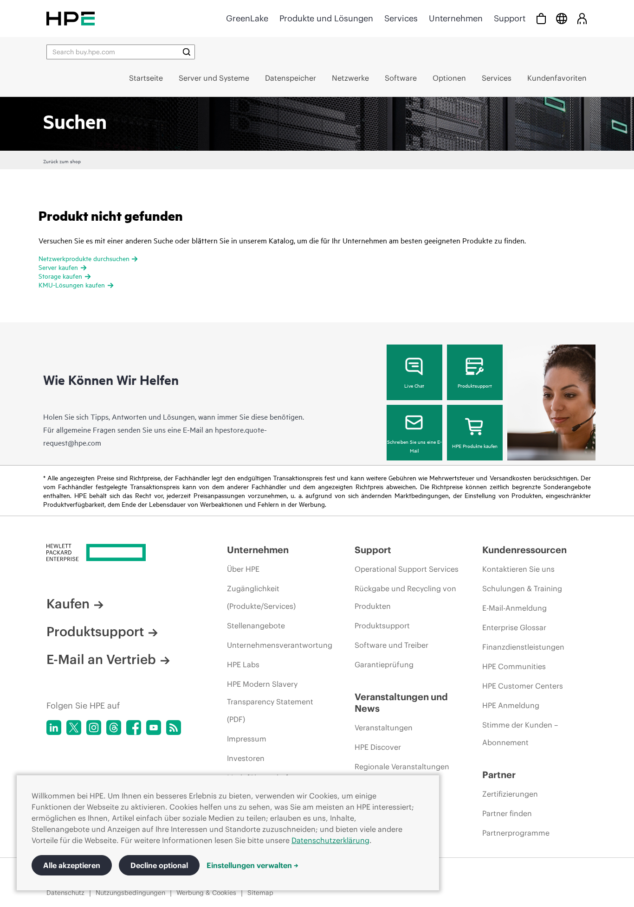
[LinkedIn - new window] (53, 727)
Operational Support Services (407, 569)
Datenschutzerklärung (330, 840)
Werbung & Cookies (206, 892)
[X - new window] (73, 727)
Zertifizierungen (510, 793)
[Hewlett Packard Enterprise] (70, 18)
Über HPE (243, 569)
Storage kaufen (60, 275)
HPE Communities (514, 666)
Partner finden (507, 813)
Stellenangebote (256, 625)
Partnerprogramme (516, 832)
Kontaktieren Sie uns (518, 569)
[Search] (186, 52)
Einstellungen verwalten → (252, 865)
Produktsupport (475, 385)
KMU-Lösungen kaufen (72, 284)
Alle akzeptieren (71, 865)
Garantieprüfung (384, 664)
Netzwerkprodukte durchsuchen (84, 258)
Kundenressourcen (524, 550)
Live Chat (414, 385)
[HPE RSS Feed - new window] (173, 727)
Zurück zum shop (62, 161)
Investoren (246, 758)
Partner (499, 774)
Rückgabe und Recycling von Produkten (405, 597)
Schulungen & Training (522, 588)
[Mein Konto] (582, 18)
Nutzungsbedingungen (130, 892)
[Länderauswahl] (561, 18)
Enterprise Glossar (514, 627)
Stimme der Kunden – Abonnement (520, 733)
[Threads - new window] (113, 727)
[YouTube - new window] (153, 727)
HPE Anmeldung (510, 705)
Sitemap (260, 892)
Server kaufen (58, 266)
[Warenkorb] (541, 18)
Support (509, 18)
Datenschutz (65, 892)
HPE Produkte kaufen (475, 445)
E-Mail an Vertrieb (101, 659)
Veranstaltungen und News (401, 702)
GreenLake (247, 18)
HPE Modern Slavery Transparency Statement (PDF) (270, 701)
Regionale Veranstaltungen (402, 766)
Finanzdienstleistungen (523, 647)
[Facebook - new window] (133, 727)
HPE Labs (243, 664)
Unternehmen (456, 18)
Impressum (246, 738)
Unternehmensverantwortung (279, 645)
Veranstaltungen (384, 727)
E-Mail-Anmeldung (514, 608)
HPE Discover (378, 747)
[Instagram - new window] (93, 727)
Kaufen (68, 603)
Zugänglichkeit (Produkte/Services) (261, 597)
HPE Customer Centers (522, 685)
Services (401, 18)
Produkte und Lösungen (326, 18)
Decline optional (159, 865)
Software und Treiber (391, 645)
